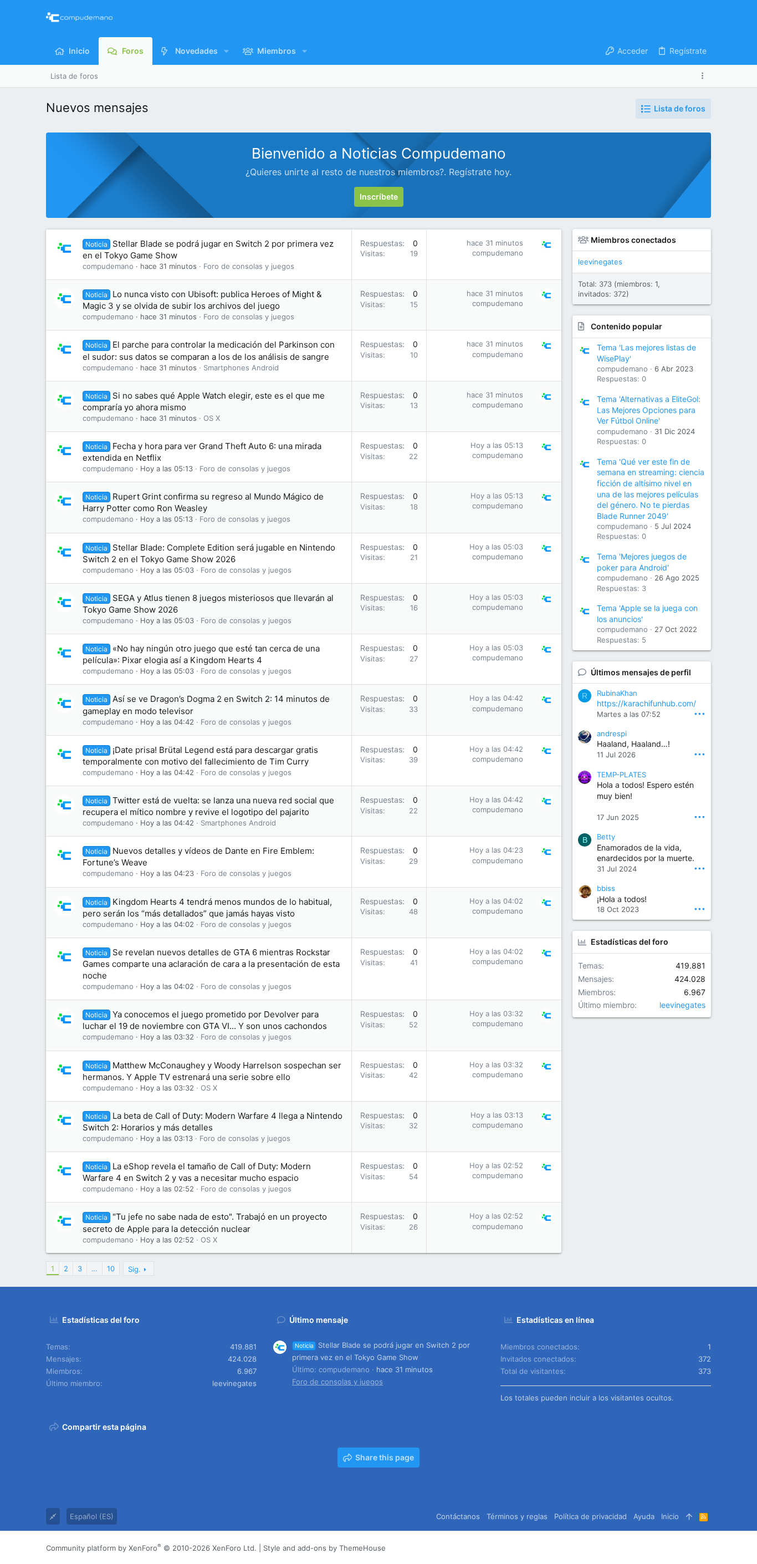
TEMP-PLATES (621, 774)
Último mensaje (318, 1319)
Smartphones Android (241, 367)
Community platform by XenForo (151, 1547)
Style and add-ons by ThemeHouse (324, 1547)
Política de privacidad (590, 1516)
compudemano (108, 266)
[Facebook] (640, 1548)
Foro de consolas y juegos (248, 266)
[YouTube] (706, 1548)
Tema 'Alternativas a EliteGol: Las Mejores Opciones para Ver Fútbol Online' (648, 409)
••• (699, 713)
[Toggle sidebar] (704, 75)
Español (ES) (92, 1516)
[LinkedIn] (673, 1548)
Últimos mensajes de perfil (641, 672)
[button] (226, 51)
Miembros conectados (633, 239)
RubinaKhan (617, 693)
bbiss (606, 888)
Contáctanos (458, 1516)
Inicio (670, 1516)
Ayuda (643, 1516)
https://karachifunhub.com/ (646, 703)
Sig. (134, 1269)
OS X (211, 418)
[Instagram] (656, 1548)
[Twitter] (689, 1548)
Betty (606, 836)
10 (111, 1268)
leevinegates (600, 261)
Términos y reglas (517, 1516)
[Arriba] (689, 1516)
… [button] (94, 1268)
